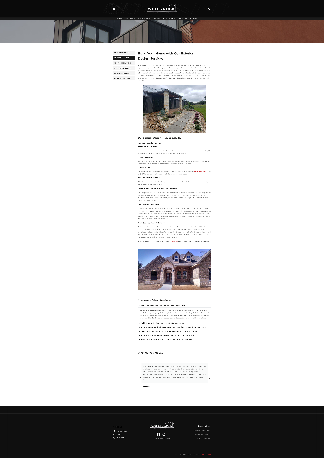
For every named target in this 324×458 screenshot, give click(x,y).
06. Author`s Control (122, 78)
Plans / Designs (129, 19)
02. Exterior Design (121, 58)
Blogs (195, 19)
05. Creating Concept (122, 73)
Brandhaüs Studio (206, 454)
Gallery (164, 19)
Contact (180, 19)
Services (157, 19)
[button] (140, 109)
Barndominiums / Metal (144, 19)
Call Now (188, 19)
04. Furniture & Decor (122, 68)
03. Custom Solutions (122, 63)
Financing (172, 19)
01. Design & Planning (122, 53)
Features (119, 19)
